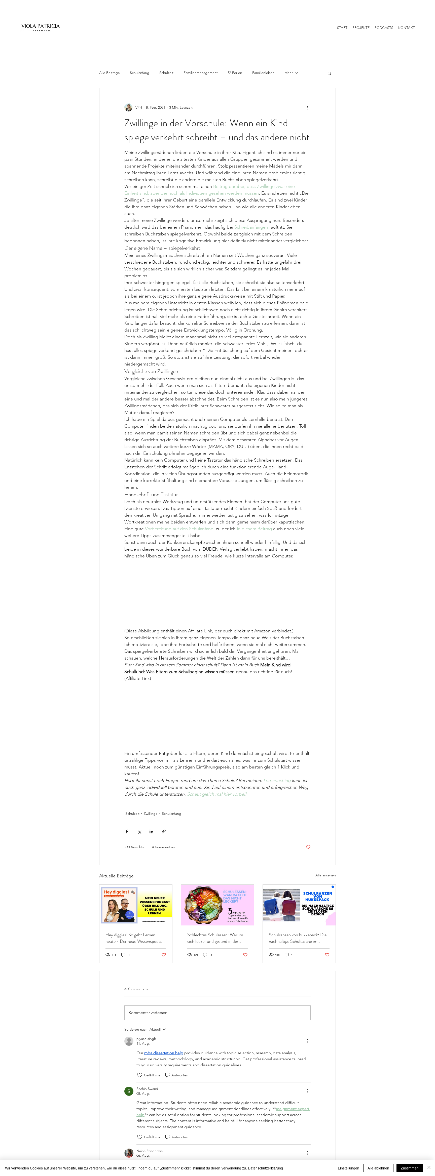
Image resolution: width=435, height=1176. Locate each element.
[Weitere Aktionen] (308, 107)
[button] (329, 73)
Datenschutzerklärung (265, 1167)
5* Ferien (235, 72)
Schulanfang (139, 72)
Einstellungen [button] (348, 1167)
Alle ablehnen (378, 1167)
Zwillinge (151, 813)
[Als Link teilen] (163, 831)
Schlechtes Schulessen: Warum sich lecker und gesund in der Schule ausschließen (215, 938)
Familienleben (263, 72)
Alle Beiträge (109, 72)
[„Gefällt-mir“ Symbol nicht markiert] (139, 1075)
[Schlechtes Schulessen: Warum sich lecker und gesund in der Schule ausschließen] (217, 905)
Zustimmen (410, 1167)
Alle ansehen (325, 875)
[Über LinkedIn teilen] (151, 831)
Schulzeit (166, 72)
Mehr (288, 72)
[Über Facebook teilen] (126, 831)
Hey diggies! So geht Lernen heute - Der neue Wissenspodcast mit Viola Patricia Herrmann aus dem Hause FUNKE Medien (135, 938)
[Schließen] (429, 1168)
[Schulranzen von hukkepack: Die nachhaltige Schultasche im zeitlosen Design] (299, 905)
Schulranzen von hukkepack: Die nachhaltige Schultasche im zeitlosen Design (298, 938)
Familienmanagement (201, 72)
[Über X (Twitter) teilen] (139, 831)
